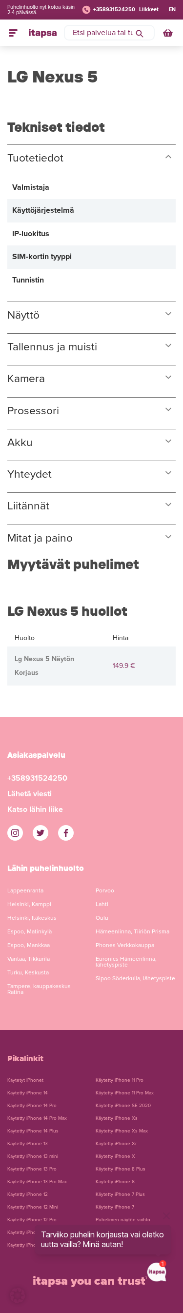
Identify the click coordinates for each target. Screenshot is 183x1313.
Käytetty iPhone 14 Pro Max (37, 1118)
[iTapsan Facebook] (66, 833)
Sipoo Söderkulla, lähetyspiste (135, 978)
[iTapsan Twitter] (40, 833)
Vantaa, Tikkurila (28, 959)
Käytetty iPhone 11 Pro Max (125, 1093)
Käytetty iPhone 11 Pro (119, 1080)
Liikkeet (149, 9)
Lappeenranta (25, 890)
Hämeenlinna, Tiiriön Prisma (132, 931)
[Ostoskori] (169, 33)
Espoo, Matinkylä (29, 931)
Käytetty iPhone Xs (117, 1118)
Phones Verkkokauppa (125, 945)
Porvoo (105, 890)
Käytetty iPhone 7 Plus (120, 1194)
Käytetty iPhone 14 (27, 1093)
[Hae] (139, 32)
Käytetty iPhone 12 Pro (32, 1219)
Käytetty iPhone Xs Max (122, 1131)
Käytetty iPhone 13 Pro (32, 1169)
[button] (17, 1295)
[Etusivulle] (43, 32)
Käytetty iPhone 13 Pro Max (37, 1181)
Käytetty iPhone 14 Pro (32, 1105)
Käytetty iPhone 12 (27, 1194)
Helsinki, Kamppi (29, 904)
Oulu (102, 918)
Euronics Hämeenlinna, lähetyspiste (126, 962)
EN (172, 9)
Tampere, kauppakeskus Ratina (39, 989)
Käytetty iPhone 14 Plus (33, 1131)
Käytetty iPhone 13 (27, 1143)
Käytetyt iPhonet (25, 1080)
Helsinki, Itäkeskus (32, 918)
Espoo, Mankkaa (28, 945)
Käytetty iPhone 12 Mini (32, 1207)
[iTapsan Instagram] (15, 833)
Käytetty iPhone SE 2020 (123, 1105)
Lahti (102, 904)
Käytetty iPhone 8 (115, 1181)
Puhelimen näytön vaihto (123, 1219)
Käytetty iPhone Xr (116, 1143)
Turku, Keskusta (28, 972)
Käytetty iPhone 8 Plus (120, 1169)
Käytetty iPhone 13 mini (32, 1156)
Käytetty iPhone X (115, 1156)
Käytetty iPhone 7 (115, 1207)
